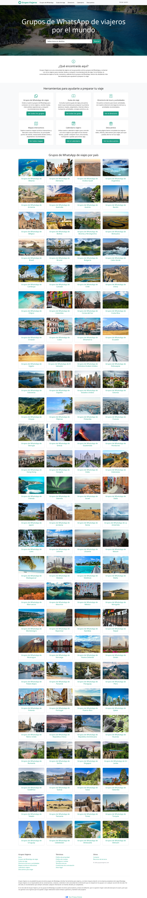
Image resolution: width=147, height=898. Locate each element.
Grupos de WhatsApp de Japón (31, 524)
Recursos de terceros (100, 859)
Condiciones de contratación (65, 865)
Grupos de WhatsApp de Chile (87, 285)
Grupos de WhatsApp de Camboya (31, 285)
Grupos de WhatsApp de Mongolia (115, 603)
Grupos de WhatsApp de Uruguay (31, 841)
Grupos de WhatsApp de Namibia (87, 629)
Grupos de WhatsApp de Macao (115, 550)
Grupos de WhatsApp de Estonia (115, 391)
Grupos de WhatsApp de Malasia (59, 576)
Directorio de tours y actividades (28, 863)
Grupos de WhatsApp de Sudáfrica (31, 788)
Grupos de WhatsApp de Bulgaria (87, 259)
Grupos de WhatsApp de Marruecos (31, 603)
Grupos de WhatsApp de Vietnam (115, 841)
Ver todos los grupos (36, 113)
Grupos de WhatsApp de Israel (87, 497)
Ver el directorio (111, 113)
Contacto (96, 857)
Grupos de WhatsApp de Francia (115, 418)
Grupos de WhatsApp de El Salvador (59, 365)
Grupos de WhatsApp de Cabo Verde (115, 259)
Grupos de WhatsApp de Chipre (31, 312)
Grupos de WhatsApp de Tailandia (115, 788)
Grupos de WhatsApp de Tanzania (59, 815)
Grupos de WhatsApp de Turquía (115, 815)
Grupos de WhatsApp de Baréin (115, 206)
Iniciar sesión (123, 2)
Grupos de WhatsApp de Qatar (115, 709)
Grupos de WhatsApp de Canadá (59, 285)
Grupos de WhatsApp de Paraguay (87, 682)
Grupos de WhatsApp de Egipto (31, 365)
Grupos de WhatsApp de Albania (31, 179)
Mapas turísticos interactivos (27, 865)
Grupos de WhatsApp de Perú (115, 682)
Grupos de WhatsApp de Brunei (59, 259)
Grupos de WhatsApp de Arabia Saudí (87, 179)
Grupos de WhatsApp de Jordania (59, 524)
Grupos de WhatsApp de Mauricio (59, 603)
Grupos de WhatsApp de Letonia (59, 550)
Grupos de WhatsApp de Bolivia (59, 232)
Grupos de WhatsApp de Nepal (115, 629)
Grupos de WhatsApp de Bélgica (31, 232)
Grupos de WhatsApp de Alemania (59, 179)
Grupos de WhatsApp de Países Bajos (31, 682)
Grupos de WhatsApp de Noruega (59, 656)
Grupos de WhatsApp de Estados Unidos (87, 391)
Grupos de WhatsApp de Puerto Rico (87, 709)
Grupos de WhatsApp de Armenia (31, 206)
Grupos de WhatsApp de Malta (115, 576)
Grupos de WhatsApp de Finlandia (87, 418)
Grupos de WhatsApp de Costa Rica (115, 312)
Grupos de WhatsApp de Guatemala (87, 444)
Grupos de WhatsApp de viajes (28, 859)
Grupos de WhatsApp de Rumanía (31, 762)
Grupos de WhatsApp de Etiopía (31, 418)
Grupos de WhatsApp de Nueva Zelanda (87, 656)
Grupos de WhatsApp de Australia (59, 206)
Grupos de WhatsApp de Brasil (31, 259)
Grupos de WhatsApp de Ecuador (115, 338)
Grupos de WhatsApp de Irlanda (31, 497)
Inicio (20, 857)
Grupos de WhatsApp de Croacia (31, 338)
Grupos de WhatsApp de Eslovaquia (115, 365)
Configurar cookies (62, 861)
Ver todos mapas (36, 141)
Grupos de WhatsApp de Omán (115, 656)
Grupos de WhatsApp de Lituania (87, 550)
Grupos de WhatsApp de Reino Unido (31, 735)
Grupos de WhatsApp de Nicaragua (31, 656)
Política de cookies (62, 859)
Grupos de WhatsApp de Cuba (59, 338)
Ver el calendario (73, 141)
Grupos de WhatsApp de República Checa (59, 735)
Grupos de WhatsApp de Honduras (115, 444)
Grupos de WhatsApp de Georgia (31, 444)
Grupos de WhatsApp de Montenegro (31, 629)
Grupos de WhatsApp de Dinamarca (87, 338)
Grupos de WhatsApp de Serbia (59, 762)
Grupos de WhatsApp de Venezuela (87, 841)
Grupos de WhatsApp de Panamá (59, 682)
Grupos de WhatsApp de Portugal (59, 709)
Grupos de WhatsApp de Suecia (59, 788)
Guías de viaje (22, 861)
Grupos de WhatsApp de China (115, 285)
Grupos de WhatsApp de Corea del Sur (87, 312)
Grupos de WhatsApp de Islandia (59, 497)
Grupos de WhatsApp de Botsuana (115, 232)
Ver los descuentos (111, 141)
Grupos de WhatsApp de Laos (31, 550)
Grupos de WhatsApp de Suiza (87, 788)
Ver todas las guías (73, 113)
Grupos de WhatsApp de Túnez (87, 815)
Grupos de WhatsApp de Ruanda (115, 735)
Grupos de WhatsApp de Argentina (115, 179)
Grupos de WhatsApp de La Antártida (115, 524)
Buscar (97, 41)
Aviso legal (59, 867)
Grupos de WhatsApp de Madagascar (31, 576)
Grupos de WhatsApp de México (87, 603)
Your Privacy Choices (75, 897)
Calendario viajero (24, 867)
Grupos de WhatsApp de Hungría (59, 471)
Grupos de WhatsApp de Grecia (59, 444)
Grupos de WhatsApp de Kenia (87, 524)
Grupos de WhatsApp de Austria (87, 206)
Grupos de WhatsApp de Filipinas (59, 418)
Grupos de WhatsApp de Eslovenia (31, 391)
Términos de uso (61, 863)
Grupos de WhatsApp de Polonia (31, 709)
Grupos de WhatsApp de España (59, 391)
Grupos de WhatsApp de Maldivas (87, 576)
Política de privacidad (63, 857)
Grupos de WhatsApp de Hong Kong (31, 471)
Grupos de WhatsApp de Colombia (59, 312)
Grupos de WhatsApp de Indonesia (115, 471)
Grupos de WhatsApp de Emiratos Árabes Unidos (87, 365)
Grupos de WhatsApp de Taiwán (31, 815)
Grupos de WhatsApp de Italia (115, 497)
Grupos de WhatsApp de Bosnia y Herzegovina (87, 232)
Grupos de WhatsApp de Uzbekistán (59, 841)
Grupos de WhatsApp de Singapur (87, 762)
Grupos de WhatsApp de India (87, 471)
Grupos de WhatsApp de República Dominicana (87, 735)
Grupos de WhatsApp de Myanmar (59, 629)
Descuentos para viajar (25, 869)
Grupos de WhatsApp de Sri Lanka (115, 762)
